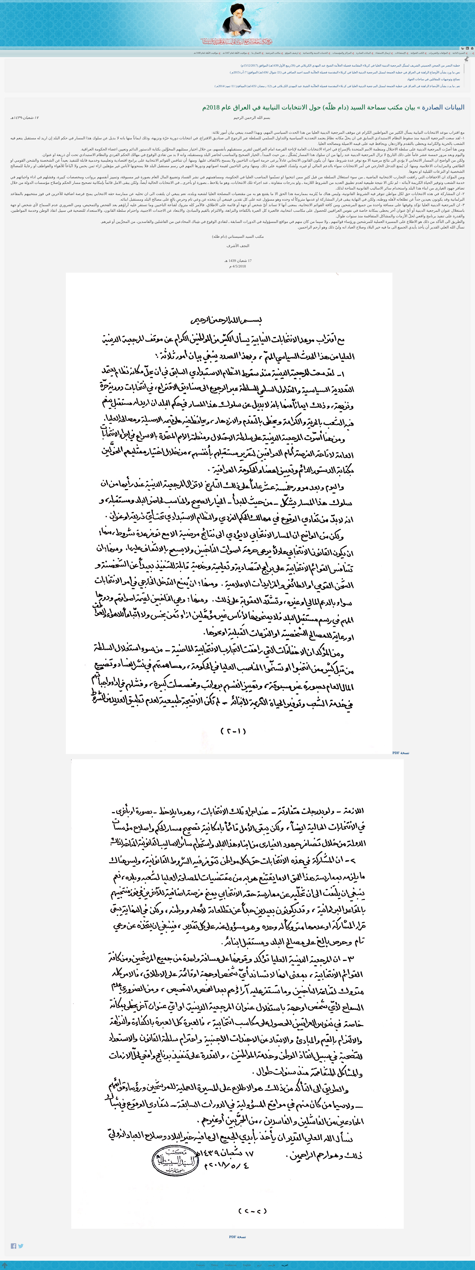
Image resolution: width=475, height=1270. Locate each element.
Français (200, 1265)
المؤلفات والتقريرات (438, 53)
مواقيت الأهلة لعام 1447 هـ (235, 53)
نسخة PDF (400, 753)
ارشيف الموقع (291, 53)
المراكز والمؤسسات (341, 53)
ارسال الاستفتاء (383, 53)
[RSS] (467, 48)
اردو (259, 1265)
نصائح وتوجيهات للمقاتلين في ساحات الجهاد (433, 79)
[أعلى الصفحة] (5, 1265)
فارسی (271, 1265)
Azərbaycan (231, 1265)
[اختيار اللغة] (462, 48)
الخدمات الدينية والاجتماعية (315, 53)
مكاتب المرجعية (273, 53)
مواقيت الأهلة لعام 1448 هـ (206, 53)
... (470, 53)
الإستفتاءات (400, 53)
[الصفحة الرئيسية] (472, 48)
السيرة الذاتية (459, 53)
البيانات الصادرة (363, 53)
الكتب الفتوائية (417, 53)
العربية (284, 1265)
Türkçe (214, 1265)
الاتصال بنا (256, 53)
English (247, 1265)
